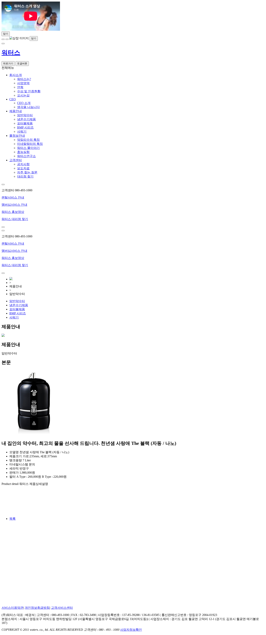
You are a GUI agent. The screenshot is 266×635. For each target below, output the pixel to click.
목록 (12, 518)
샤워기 (21, 131)
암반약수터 (25, 115)
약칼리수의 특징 (28, 139)
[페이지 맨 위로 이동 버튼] (3, 227)
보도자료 (23, 168)
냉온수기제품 (26, 119)
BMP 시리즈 (25, 127)
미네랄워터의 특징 (30, 143)
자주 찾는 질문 (27, 172)
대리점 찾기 (25, 176)
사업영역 (23, 83)
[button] (133, 212)
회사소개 (15, 75)
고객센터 (15, 160)
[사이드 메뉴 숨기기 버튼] (3, 184)
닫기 (5, 33)
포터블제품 (25, 123)
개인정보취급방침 (37, 607)
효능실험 (23, 152)
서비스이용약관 (12, 607)
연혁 (20, 87)
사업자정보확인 (131, 629)
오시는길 (23, 95)
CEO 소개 (24, 103)
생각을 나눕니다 (28, 107)
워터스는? (24, 79)
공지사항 (23, 164)
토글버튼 (22, 63)
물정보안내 (17, 135)
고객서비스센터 (62, 607)
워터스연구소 (26, 156)
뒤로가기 (8, 63)
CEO (12, 99)
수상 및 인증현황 (29, 91)
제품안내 (15, 111)
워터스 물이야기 (28, 148)
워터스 (11, 52)
